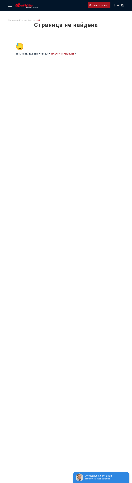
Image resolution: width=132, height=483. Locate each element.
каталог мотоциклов (63, 53)
